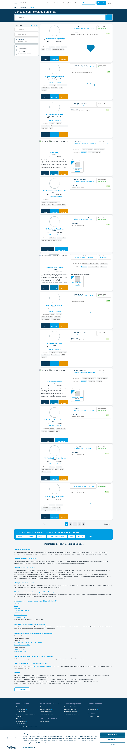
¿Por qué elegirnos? (21, 709)
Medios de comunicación (94, 707)
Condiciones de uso (21, 721)
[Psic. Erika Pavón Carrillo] (54, 298)
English (97, 716)
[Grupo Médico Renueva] (54, 374)
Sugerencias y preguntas (70, 709)
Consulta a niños (22, 48)
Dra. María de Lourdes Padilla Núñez (77, 397)
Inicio (15, 7)
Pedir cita (77, 171)
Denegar (112, 744)
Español (91, 716)
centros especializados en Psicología (41, 666)
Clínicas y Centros (67, 2)
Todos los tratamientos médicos (71, 714)
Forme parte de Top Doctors (46, 714)
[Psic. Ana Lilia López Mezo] (54, 107)
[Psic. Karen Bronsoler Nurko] (54, 489)
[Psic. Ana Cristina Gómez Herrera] (54, 450)
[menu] (15, 3)
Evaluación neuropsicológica (22, 645)
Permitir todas (112, 734)
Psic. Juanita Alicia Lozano (77, 282)
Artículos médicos (92, 709)
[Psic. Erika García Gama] (54, 336)
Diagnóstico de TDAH (20, 651)
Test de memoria (19, 649)
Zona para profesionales (89, 2)
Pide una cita (101, 2)
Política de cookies (20, 723)
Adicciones (41, 536)
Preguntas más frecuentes (70, 711)
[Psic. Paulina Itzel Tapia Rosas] (54, 221)
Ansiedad (17, 603)
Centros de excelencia (45, 709)
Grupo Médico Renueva (54, 382)
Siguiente (107, 524)
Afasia (71, 536)
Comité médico (19, 716)
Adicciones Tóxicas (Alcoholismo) (57, 536)
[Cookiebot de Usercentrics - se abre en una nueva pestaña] (11, 747)
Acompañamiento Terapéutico (26, 536)
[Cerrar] (109, 532)
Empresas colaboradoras (46, 711)
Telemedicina (22, 7)
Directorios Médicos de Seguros (71, 707)
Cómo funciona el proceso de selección (25, 714)
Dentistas (77, 2)
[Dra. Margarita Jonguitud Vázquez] (54, 69)
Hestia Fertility (54, 152)
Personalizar (111, 739)
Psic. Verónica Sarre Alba (77, 168)
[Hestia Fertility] (54, 145)
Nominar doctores (44, 721)
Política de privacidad (21, 719)
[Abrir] (37, 29)
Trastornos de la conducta (21, 610)
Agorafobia (81, 536)
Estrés (16, 606)
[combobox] (61, 17)
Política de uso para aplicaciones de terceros (26, 726)
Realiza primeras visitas (24, 53)
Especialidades (46, 2)
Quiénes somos (19, 707)
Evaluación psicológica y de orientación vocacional (28, 642)
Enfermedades (56, 2)
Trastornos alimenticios (20, 615)
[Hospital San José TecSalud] (54, 259)
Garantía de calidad (20, 711)
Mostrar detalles (28, 747)
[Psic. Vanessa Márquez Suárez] (54, 31)
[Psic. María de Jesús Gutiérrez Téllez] (54, 183)
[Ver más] (67, 28)
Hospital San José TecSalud (54, 267)
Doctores (42, 707)
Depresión (17, 608)
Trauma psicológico (19, 617)
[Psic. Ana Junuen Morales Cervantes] (54, 412)
